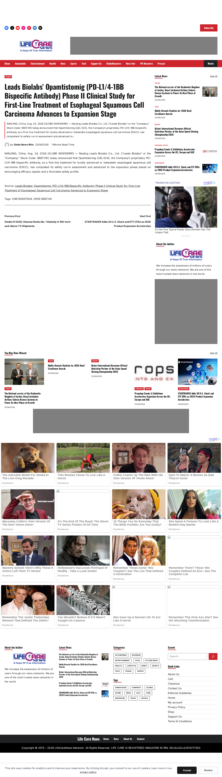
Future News (151, 660)
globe (118, 693)
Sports (157, 124)
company (136, 688)
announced (121, 688)
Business (136, 655)
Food (137, 660)
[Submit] (213, 656)
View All (213, 76)
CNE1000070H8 (22, 198)
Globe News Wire (24, 144)
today (133, 698)
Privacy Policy (176, 707)
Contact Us (175, 688)
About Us (173, 674)
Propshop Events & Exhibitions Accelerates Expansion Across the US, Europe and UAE (175, 150)
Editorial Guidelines (179, 693)
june (148, 693)
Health (8, 77)
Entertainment (122, 660)
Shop (171, 711)
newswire (120, 698)
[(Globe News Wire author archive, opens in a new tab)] (7, 146)
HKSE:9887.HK (42, 198)
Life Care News (89, 739)
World (144, 698)
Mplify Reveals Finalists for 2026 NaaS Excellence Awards (173, 112)
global (149, 688)
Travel (157, 83)
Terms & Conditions (180, 721)
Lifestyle (158, 145)
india (128, 693)
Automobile (159, 163)
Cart (170, 679)
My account (175, 702)
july (138, 693)
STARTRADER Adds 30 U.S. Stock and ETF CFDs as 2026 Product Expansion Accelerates (177, 168)
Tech (157, 107)
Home (171, 697)
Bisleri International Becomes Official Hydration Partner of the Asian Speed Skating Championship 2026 (176, 131)
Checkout (174, 683)
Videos (140, 671)
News (144, 666)
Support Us (175, 716)
